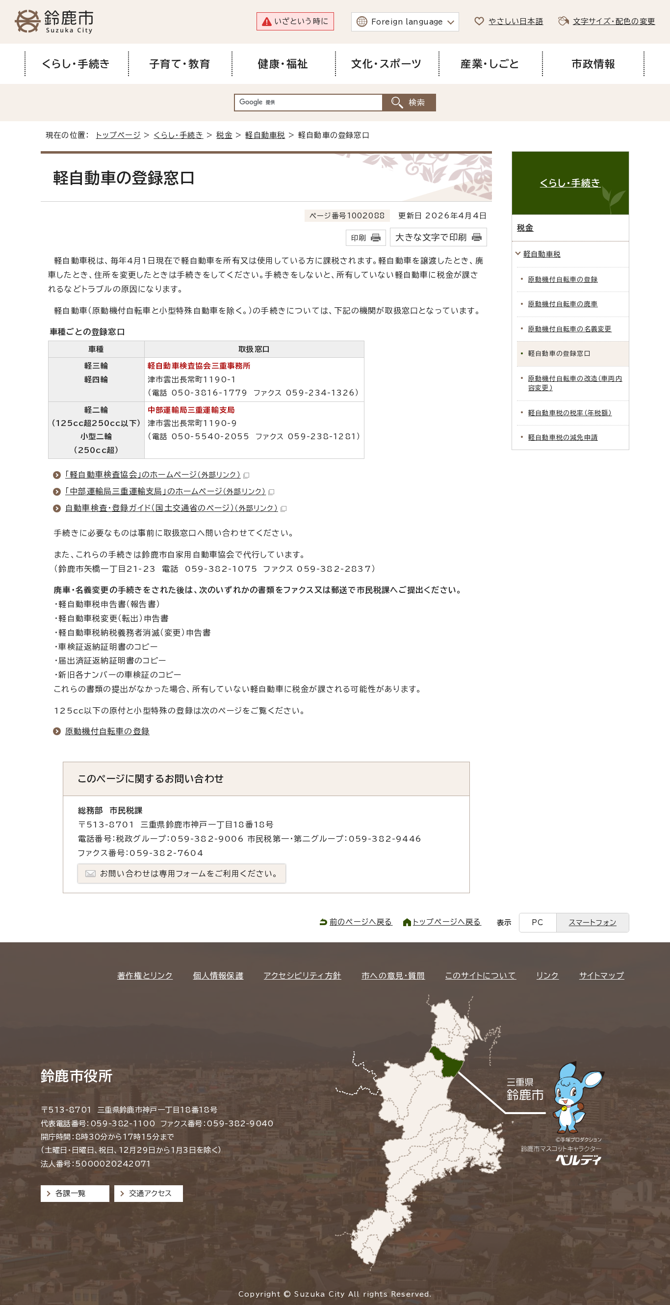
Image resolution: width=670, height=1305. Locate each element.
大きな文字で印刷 (431, 237)
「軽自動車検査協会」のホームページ (153, 475)
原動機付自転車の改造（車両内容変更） (575, 383)
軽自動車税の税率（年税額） (570, 413)
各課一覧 (70, 1193)
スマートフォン (593, 922)
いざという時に (301, 21)
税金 (224, 135)
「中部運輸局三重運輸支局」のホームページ (165, 491)
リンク (548, 976)
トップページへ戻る (447, 922)
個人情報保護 (218, 976)
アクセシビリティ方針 (302, 976)
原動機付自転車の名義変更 (570, 329)
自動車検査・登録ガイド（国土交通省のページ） (171, 508)
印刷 (358, 237)
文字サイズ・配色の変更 (614, 21)
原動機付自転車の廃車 (563, 304)
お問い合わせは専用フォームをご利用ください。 (189, 874)
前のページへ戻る (361, 922)
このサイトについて (480, 976)
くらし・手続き (178, 135)
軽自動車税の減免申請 (563, 437)
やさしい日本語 (516, 21)
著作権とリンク (145, 976)
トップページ (118, 135)
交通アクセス (150, 1193)
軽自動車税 (265, 135)
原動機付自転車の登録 (107, 731)
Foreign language (407, 22)
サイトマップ (601, 976)
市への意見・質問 (393, 976)
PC (537, 922)
